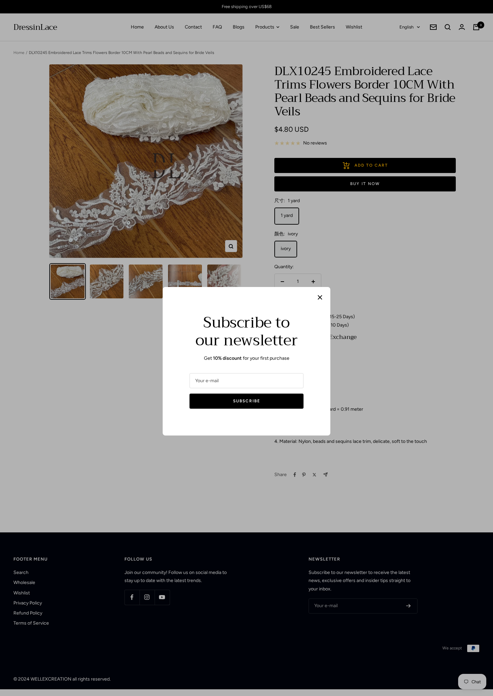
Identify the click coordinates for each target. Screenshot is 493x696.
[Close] (320, 297)
